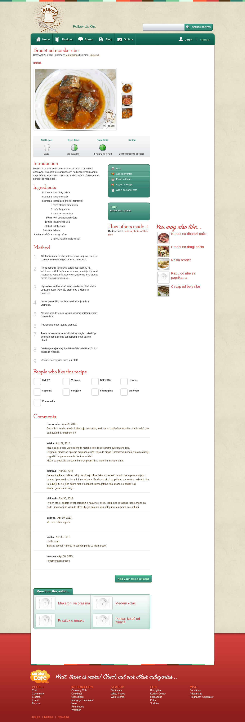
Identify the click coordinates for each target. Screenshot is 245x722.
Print (118, 168)
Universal (95, 55)
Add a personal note (126, 190)
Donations (195, 690)
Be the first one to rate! (131, 154)
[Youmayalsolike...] (179, 226)
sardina (127, 210)
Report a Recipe (124, 184)
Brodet (114, 210)
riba (120, 210)
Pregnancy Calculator (201, 696)
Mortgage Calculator (82, 700)
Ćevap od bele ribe (185, 286)
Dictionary (116, 690)
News (74, 703)
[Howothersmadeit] (128, 226)
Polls (153, 700)
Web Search (117, 696)
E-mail (35, 700)
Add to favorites (124, 174)
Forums (36, 703)
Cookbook (76, 693)
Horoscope (156, 696)
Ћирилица (63, 716)
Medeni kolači (125, 603)
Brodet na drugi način (187, 247)
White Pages (118, 693)
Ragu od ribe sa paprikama (183, 275)
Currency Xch (79, 690)
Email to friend (123, 179)
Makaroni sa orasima (74, 603)
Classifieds (77, 696)
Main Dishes (72, 55)
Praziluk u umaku (71, 620)
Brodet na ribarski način (189, 234)
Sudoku (154, 703)
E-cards (36, 696)
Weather (76, 709)
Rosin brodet (181, 260)
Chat (34, 690)
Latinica (48, 716)
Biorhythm (156, 690)
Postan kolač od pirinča (127, 620)
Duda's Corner (158, 693)
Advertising (196, 693)
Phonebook (77, 706)
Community (38, 693)
